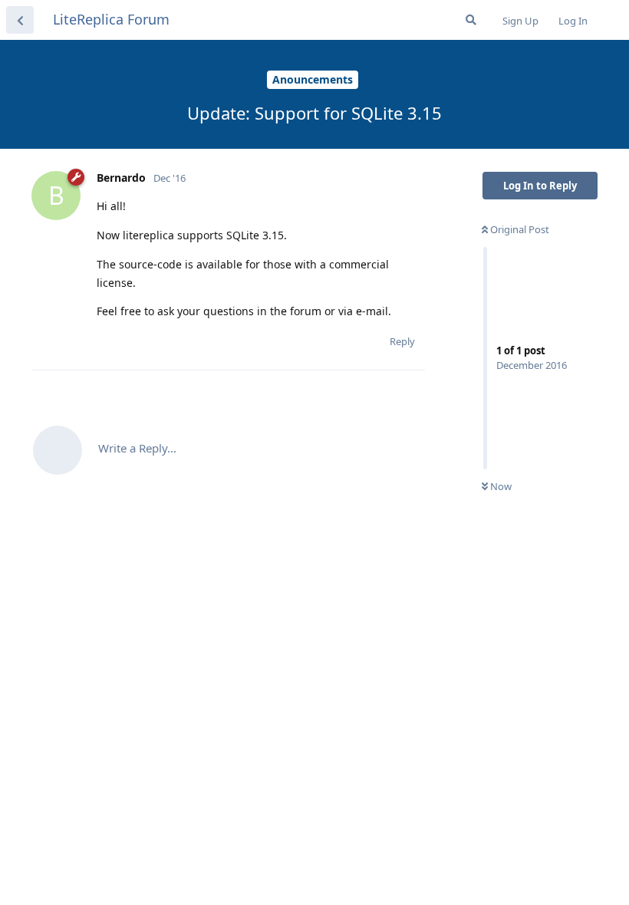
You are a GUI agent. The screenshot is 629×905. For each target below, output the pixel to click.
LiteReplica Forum (111, 19)
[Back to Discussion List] (20, 20)
